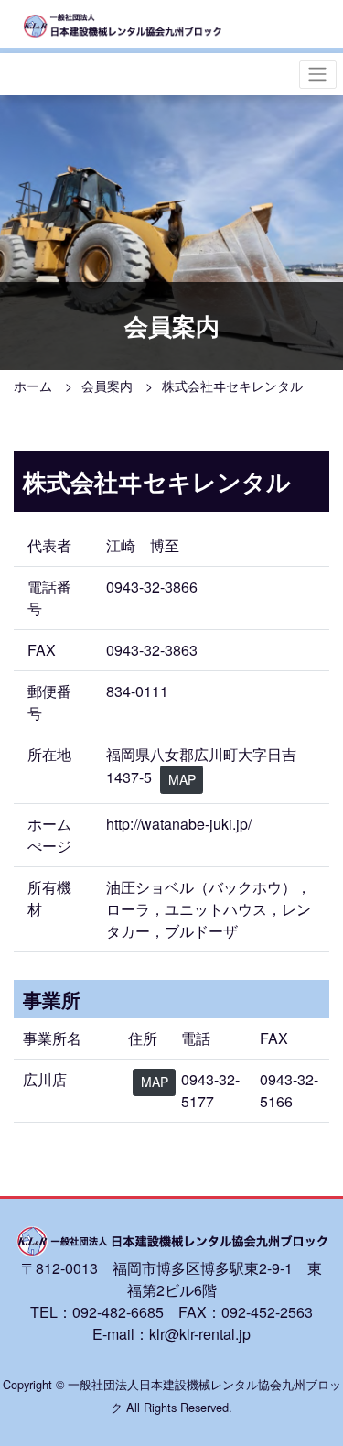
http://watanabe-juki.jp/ (179, 823)
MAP (182, 779)
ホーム (33, 385)
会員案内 (107, 385)
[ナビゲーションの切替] (318, 74)
